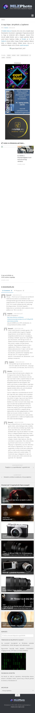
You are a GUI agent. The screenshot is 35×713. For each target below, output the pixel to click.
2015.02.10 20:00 (19, 422)
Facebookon (11, 680)
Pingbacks (20, 290)
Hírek (3, 19)
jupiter (3, 57)
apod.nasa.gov (24, 45)
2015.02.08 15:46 (19, 328)
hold (18, 55)
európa (13, 55)
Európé (24, 39)
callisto (8, 55)
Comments (8, 290)
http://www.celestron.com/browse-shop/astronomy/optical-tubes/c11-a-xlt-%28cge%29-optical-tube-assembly (20, 319)
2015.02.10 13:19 (18, 371)
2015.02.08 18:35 (20, 362)
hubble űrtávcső (24, 55)
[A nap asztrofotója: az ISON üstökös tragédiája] (9, 209)
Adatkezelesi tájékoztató (17, 707)
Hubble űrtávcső (6, 31)
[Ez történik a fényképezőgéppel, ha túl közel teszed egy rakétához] (26, 149)
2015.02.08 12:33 (17, 295)
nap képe (8, 57)
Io (29, 39)
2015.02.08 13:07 (18, 313)
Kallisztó (3, 41)
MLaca (6, 27)
